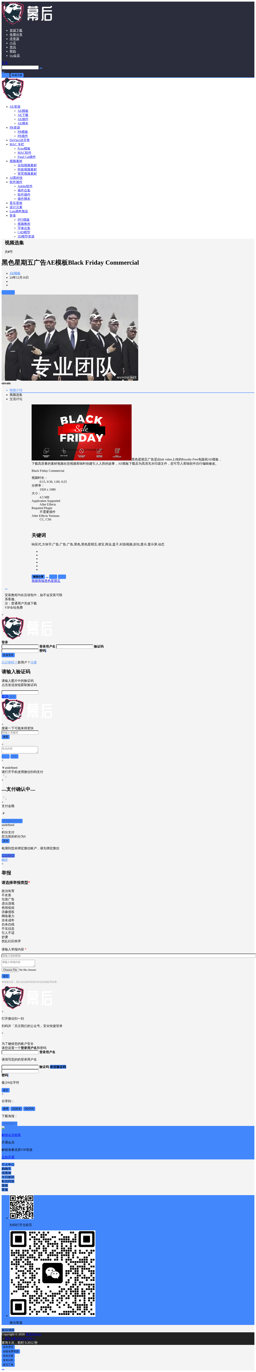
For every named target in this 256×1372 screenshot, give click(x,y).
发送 (12, 696)
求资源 (14, 38)
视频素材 (16, 161)
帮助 (13, 51)
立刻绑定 (8, 855)
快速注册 (17, 75)
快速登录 (8, 654)
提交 (5, 976)
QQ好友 (16, 1108)
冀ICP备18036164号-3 (20, 1338)
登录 (5, 75)
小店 (13, 43)
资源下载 (16, 30)
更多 (13, 215)
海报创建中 (9, 1123)
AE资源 (15, 106)
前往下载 (8, 292)
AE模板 (15, 273)
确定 (5, 859)
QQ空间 (29, 1108)
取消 (5, 696)
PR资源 (15, 127)
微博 (5, 1108)
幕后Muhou (33, 1334)
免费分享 (16, 34)
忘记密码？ (10, 662)
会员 (15, 55)
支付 (5, 840)
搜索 (5, 736)
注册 (33, 662)
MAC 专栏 (17, 144)
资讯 (13, 47)
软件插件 (16, 182)
